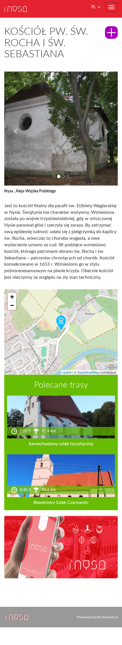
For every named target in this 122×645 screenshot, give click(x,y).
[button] (12, 129)
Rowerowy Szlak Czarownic (61, 502)
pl (93, 7)
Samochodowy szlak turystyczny (61, 443)
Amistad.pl (110, 617)
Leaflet (66, 372)
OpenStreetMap (88, 372)
